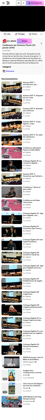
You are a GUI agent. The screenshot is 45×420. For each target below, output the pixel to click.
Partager (21, 34)
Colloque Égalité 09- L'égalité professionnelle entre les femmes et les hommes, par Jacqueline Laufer (33, 306)
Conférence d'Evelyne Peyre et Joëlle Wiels (32, 149)
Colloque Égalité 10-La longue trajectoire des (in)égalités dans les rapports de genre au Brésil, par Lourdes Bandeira (32, 319)
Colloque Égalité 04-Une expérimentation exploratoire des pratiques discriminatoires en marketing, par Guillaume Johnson (33, 241)
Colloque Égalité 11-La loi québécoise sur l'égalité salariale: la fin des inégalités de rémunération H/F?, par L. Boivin (33, 332)
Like (8, 34)
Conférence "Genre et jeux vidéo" (31, 188)
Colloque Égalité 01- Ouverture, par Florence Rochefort (32, 228)
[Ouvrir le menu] (4, 3)
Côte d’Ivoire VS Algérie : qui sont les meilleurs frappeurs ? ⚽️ (33, 385)
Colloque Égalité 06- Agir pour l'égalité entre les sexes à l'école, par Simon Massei (33, 267)
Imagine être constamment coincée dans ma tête (32, 372)
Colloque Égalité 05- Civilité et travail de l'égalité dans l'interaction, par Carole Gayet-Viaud (32, 254)
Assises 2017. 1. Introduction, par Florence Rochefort (31, 84)
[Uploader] (23, 3)
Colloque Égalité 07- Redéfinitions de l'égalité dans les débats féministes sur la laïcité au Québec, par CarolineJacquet (33, 280)
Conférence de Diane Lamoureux (31, 201)
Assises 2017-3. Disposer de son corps (33, 97)
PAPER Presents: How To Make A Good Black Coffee (33, 359)
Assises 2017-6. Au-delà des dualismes (32, 136)
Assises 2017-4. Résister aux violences (33, 110)
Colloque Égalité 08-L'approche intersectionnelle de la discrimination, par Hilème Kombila (32, 293)
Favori (34, 34)
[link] (9, 41)
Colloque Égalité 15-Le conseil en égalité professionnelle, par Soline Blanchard (32, 162)
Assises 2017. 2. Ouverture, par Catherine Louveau (33, 175)
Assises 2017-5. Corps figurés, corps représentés (32, 123)
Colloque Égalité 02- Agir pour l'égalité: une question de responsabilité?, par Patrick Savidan (33, 214)
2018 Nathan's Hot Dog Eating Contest (32, 398)
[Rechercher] (18, 3)
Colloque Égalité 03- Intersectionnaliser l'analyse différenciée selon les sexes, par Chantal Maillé (31, 345)
